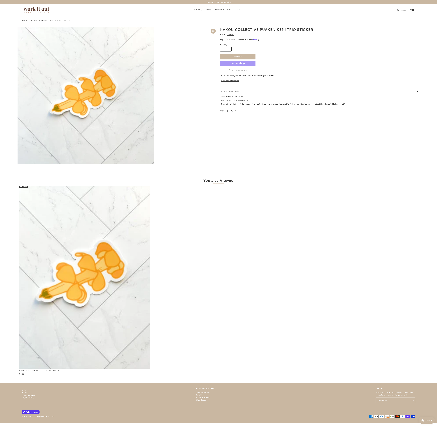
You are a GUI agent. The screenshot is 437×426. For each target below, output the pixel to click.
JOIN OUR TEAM (28, 395)
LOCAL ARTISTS (28, 398)
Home (23, 20)
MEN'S (208, 10)
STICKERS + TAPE (33, 20)
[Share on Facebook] (227, 110)
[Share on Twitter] (231, 110)
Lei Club (199, 395)
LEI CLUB (239, 10)
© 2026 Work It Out (29, 416)
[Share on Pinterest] (235, 110)
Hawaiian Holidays (203, 397)
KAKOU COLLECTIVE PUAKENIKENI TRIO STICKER (39, 371)
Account (404, 10)
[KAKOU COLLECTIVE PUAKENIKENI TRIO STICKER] (84, 277)
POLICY (25, 393)
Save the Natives (202, 392)
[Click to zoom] (213, 31)
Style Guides (201, 400)
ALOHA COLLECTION (223, 10)
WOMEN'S (198, 10)
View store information (230, 81)
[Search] (398, 10)
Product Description (230, 91)
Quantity (223, 45)
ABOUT (24, 390)
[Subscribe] (412, 400)
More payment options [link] (238, 70)
